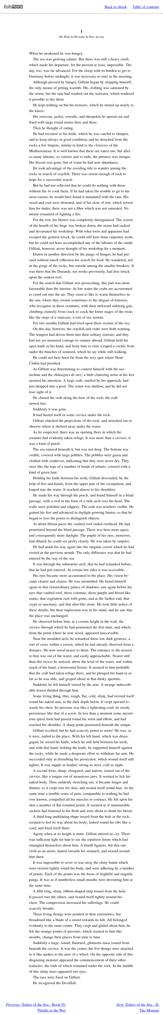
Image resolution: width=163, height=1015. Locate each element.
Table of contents (146, 6)
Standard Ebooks (13, 6)
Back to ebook (116, 6)
